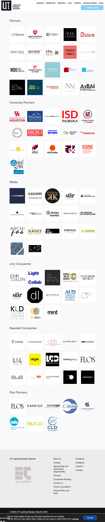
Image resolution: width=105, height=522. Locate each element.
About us (57, 458)
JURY (70, 3)
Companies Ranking (62, 479)
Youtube (79, 470)
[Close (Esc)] (1, 518)
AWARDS (40, 3)
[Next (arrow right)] (4, 521)
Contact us (58, 483)
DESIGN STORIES (90, 3)
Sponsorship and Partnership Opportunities (61, 469)
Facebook (80, 458)
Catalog (57, 462)
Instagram (80, 462)
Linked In (80, 466)
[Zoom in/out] (9, 518)
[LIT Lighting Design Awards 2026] (10, 6)
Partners (57, 475)
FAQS (101, 3)
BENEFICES (50, 3)
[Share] (4, 518)
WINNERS (61, 3)
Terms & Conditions (62, 486)
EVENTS (77, 3)
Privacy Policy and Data (61, 492)
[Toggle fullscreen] (6, 518)
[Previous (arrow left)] (1, 521)
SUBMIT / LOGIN (92, 7)
